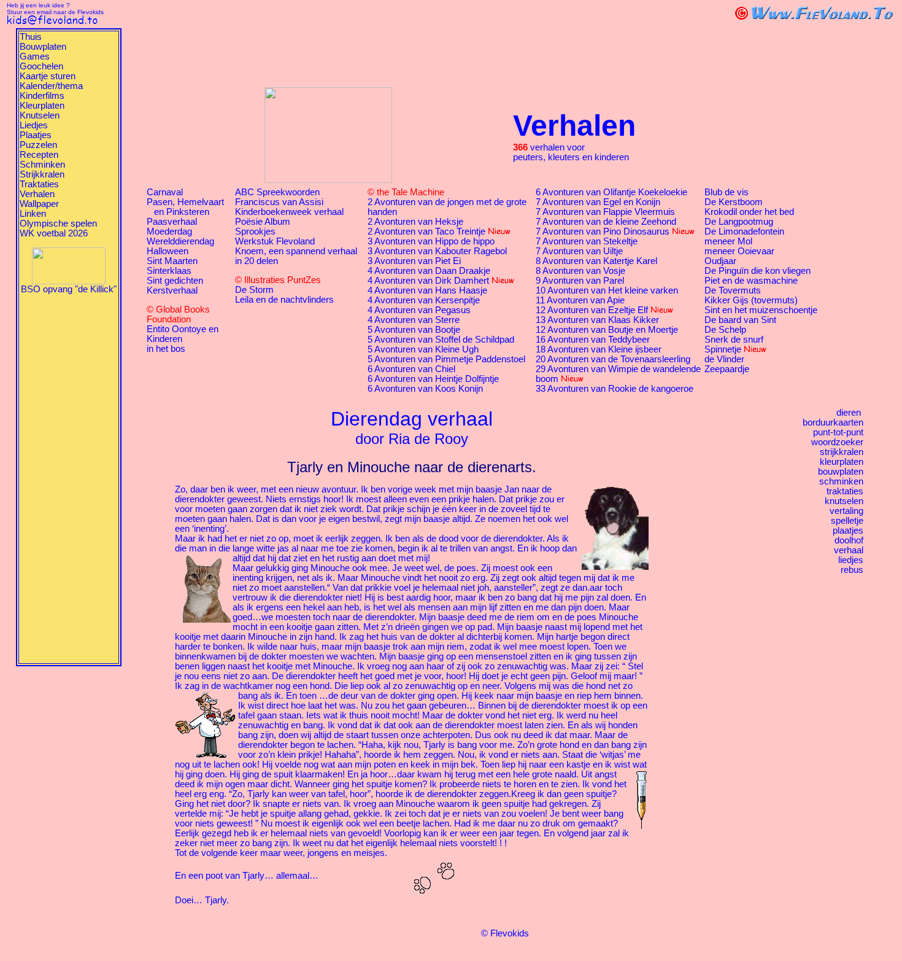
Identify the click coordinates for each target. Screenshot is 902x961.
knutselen (844, 501)
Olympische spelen (58, 223)
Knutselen (40, 115)
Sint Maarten (172, 261)
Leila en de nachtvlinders (284, 300)
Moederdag (169, 231)
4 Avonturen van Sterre (414, 320)
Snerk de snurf (733, 339)
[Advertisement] (69, 478)
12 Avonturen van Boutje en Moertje (607, 330)
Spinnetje (722, 349)
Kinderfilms (42, 96)
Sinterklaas (169, 271)
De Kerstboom (733, 202)
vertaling (846, 511)
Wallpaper (39, 204)
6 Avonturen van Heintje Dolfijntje (433, 379)
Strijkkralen (42, 174)
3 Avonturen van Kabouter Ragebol (437, 251)
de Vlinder (724, 359)
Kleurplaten (42, 106)
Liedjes (34, 125)
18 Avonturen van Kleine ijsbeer (598, 349)
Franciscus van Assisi (279, 202)
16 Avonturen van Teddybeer (593, 339)
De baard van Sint (740, 320)
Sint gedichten (175, 281)
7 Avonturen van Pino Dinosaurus (602, 231)
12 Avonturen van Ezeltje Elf (592, 310)
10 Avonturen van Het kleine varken (607, 290)
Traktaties (39, 184)
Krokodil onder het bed (749, 212)
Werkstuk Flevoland (275, 241)
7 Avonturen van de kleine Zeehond (606, 222)
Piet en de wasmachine (751, 281)
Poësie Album (262, 222)
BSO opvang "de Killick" (69, 289)
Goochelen (41, 66)
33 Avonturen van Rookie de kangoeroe (614, 389)
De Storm (254, 290)
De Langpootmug (738, 222)
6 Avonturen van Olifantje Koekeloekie (611, 192)
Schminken (42, 164)
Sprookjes (255, 231)
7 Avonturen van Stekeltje (587, 241)
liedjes (850, 560)
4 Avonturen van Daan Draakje (429, 271)
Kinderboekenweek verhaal (289, 212)
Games (35, 56)
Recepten (39, 155)
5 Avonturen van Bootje (414, 330)
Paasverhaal (172, 222)
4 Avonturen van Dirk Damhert (428, 281)
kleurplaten (841, 462)
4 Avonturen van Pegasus (419, 310)
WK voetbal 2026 (54, 233)
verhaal (848, 550)
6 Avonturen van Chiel (411, 369)
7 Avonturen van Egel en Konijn (598, 202)
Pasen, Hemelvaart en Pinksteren (185, 207)
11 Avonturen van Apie (580, 300)
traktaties (845, 491)
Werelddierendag (180, 241)
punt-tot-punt (838, 432)
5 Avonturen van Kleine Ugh (423, 349)
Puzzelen (38, 145)
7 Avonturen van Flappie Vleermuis (605, 212)
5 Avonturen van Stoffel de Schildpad (441, 339)
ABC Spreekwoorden (277, 192)
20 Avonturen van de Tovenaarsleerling (613, 359)
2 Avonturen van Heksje (415, 222)
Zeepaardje (726, 369)
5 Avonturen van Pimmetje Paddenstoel (446, 359)
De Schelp (725, 330)
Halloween (167, 251)
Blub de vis (726, 192)
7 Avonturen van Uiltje (579, 251)
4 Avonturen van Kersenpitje (424, 300)
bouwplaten (840, 472)
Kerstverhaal (172, 290)
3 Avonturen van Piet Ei (414, 261)
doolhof (849, 540)
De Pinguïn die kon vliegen (757, 271)
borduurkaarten (833, 422)
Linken (33, 214)
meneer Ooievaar (739, 251)
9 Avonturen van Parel (580, 281)
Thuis (31, 37)
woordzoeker (837, 442)
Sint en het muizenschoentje (760, 310)
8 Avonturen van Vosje (580, 271)
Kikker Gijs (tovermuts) (751, 300)
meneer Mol (728, 241)
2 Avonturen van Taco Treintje (426, 231)
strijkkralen (841, 452)
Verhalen (37, 194)
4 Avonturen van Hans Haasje (427, 290)
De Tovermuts (732, 290)
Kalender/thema (51, 86)
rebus (852, 570)
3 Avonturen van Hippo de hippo (431, 241)
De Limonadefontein (744, 231)
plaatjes (848, 530)
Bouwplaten (43, 47)
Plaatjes (36, 135)
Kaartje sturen (47, 76)
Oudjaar (720, 261)
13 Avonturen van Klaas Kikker (597, 320)
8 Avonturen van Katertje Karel (596, 261)
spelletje (847, 521)
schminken (841, 481)
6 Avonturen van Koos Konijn (425, 389)
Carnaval (165, 192)
